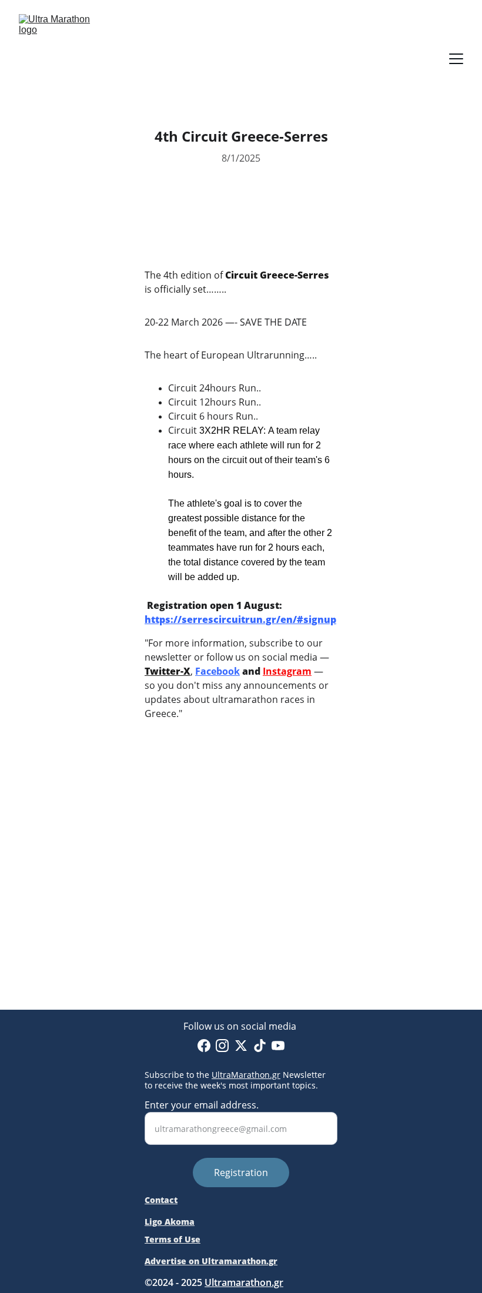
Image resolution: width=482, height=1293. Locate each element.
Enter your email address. (202, 1104)
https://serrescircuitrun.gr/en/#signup (240, 619)
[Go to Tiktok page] (259, 1045)
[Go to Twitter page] (241, 1045)
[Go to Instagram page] (222, 1045)
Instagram (287, 671)
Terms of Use (172, 1239)
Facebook (217, 671)
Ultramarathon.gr (244, 1282)
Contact (161, 1199)
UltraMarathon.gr (246, 1074)
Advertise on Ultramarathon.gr (211, 1261)
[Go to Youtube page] (278, 1045)
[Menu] (456, 58)
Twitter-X (167, 671)
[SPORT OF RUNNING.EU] (240, 913)
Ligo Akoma (170, 1221)
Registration (241, 1172)
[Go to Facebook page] (204, 1045)
